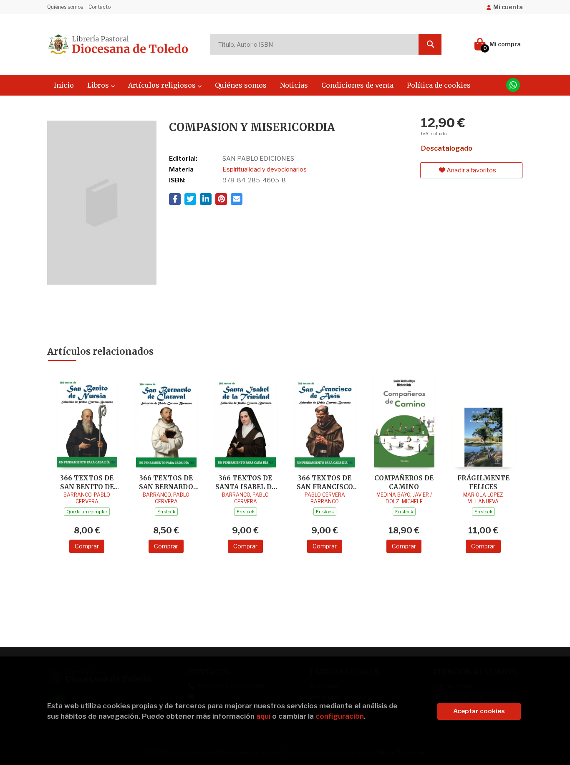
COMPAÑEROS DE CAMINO (404, 482)
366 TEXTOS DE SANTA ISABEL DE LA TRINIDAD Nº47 (245, 482)
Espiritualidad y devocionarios (264, 169)
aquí (263, 716)
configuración (339, 716)
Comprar (87, 546)
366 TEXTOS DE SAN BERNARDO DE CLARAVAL (166, 482)
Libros (99, 85)
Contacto (99, 7)
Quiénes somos (65, 7)
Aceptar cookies (479, 711)
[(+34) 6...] (513, 85)
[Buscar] (430, 44)
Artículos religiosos (162, 85)
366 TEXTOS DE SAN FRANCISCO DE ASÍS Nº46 (325, 482)
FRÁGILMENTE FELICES (483, 482)
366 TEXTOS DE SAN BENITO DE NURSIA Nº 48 (87, 482)
